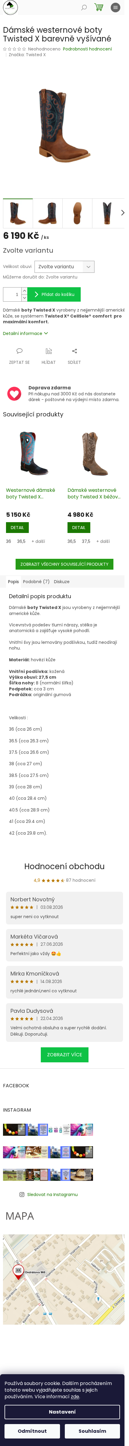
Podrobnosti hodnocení (87, 49)
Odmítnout (32, 1431)
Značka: (27, 55)
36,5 (21, 541)
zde (75, 1396)
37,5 (86, 541)
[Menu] (116, 8)
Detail (17, 528)
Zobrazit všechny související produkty (64, 564)
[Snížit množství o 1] (24, 297)
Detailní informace (22, 333)
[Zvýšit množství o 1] (24, 291)
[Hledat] (84, 8)
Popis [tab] (13, 582)
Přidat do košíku (58, 294)
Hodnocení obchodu (64, 866)
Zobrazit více (64, 1054)
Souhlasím (92, 1431)
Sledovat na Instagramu (52, 1195)
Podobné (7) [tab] (36, 582)
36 (8, 541)
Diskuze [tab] (62, 582)
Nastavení (62, 1411)
